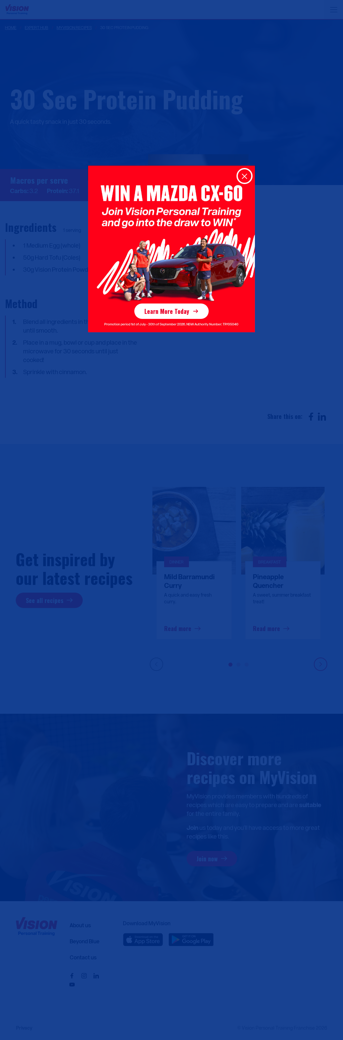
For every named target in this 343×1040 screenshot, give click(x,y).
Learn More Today (166, 311)
